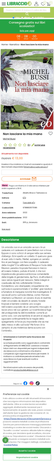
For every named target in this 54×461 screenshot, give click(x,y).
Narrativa (14, 44)
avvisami (25, 179)
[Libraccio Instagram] (31, 385)
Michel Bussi (9, 138)
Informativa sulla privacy (35, 167)
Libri (17, 17)
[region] (27, 423)
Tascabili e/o (29, 202)
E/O (24, 197)
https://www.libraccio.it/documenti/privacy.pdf (29, 418)
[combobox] (26, 10)
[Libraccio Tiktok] (38, 385)
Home (5, 44)
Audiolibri (39, 17)
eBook (27, 17)
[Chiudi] (48, 389)
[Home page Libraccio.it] (19, 5)
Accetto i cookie (27, 450)
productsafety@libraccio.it (26, 370)
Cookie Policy (11, 444)
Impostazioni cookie (27, 457)
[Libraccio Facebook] (25, 385)
